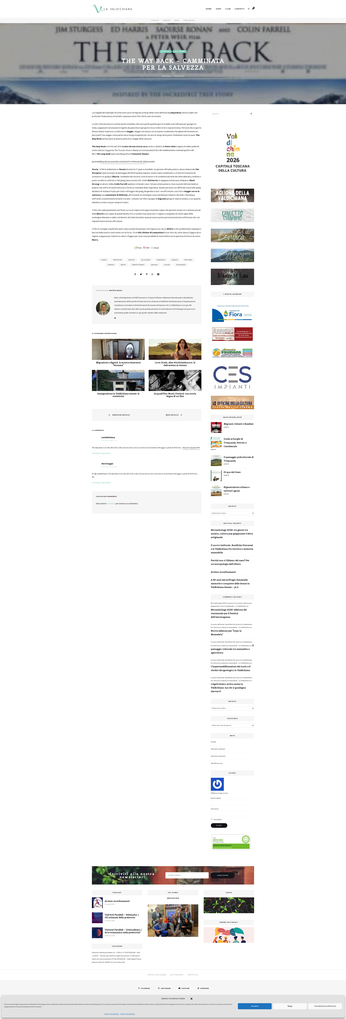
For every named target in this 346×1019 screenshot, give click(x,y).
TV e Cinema (179, 51)
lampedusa (161, 260)
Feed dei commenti (218, 756)
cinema (104, 260)
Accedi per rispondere (101, 453)
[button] (191, 998)
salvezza (111, 264)
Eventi (176, 20)
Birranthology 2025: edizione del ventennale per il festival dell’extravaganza (229, 613)
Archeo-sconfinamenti (223, 572)
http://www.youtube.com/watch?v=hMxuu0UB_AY (122, 161)
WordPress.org (216, 763)
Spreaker (204, 988)
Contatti (240, 8)
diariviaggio (107, 463)
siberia (123, 264)
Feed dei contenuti (218, 749)
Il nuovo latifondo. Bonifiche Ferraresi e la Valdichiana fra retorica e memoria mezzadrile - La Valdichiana (231, 626)
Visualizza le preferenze (325, 1006)
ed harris (131, 260)
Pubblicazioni (189, 20)
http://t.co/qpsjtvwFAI (191, 447)
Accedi (213, 741)
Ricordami (217, 819)
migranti (175, 260)
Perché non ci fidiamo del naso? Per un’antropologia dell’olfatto (230, 562)
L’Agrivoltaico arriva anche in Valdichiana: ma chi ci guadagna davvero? (228, 688)
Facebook (115, 318)
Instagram (166, 988)
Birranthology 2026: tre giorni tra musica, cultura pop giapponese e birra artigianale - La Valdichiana (231, 605)
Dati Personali (177, 975)
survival (167, 264)
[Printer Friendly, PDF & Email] (147, 248)
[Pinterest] (146, 274)
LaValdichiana (108, 437)
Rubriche (166, 20)
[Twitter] (141, 274)
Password (214, 808)
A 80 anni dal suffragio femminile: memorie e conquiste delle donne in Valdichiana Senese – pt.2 (230, 583)
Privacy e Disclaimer (111, 1014)
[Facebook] (135, 274)
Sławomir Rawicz (138, 264)
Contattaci (193, 975)
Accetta (254, 1006)
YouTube (185, 988)
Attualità (155, 20)
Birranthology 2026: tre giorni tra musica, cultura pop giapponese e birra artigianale (232, 534)
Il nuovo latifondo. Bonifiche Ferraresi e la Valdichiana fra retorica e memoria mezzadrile (232, 549)
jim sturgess (145, 260)
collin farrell (117, 260)
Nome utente (216, 798)
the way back (181, 264)
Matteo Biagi (166, 76)
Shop (218, 8)
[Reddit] (158, 274)
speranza (154, 264)
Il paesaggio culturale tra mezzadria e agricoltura (232, 649)
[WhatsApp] (152, 274)
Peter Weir (188, 260)
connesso (111, 503)
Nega (290, 1006)
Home (209, 8)
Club (228, 8)
